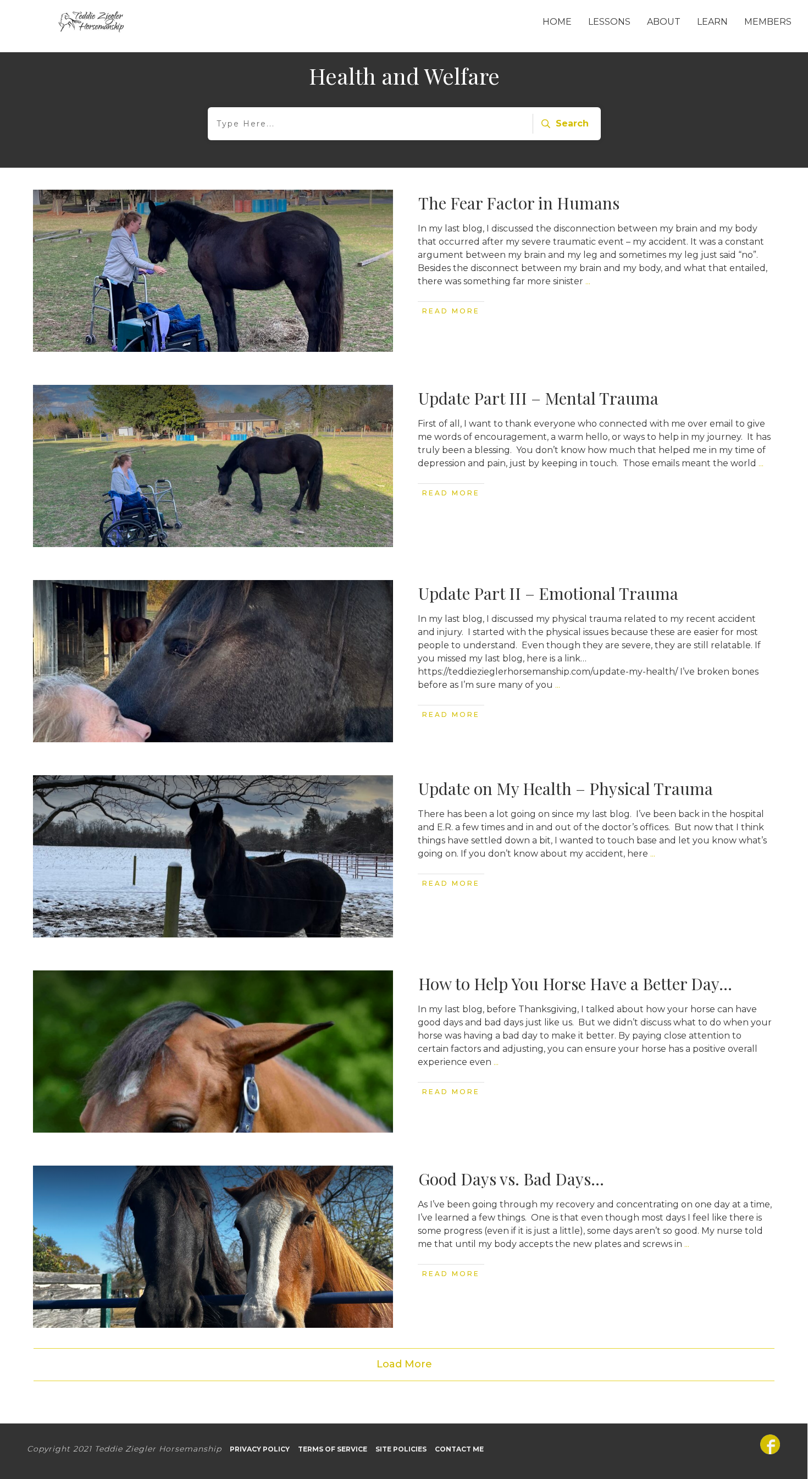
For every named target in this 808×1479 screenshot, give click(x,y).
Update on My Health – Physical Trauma (565, 788)
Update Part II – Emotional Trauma (548, 593)
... (587, 281)
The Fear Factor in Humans (518, 203)
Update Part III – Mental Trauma (538, 398)
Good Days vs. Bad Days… (511, 1179)
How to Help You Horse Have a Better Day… (575, 984)
